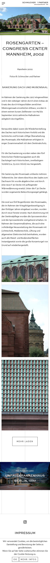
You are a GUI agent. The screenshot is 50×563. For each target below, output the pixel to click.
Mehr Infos (29, 559)
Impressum (25, 533)
